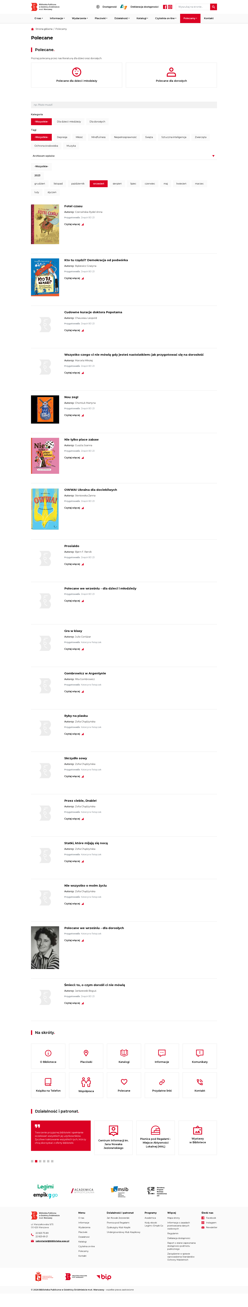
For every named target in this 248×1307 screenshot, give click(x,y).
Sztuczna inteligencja (173, 137)
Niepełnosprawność (125, 137)
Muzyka (71, 145)
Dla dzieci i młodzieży (69, 121)
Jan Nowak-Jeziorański (118, 1218)
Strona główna (44, 29)
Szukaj (213, 7)
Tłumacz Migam (123, 6)
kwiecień (181, 183)
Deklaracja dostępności (144, 7)
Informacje (56, 18)
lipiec (133, 183)
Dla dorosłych (97, 121)
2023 (37, 175)
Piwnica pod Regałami (118, 1222)
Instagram (170, 7)
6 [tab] (52, 1161)
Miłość (79, 137)
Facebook (165, 7)
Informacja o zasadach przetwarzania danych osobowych (178, 1225)
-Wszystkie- (41, 121)
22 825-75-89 (42, 1233)
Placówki (100, 18)
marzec (199, 183)
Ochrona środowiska (46, 145)
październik (78, 183)
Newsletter (211, 1227)
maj (166, 183)
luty (36, 192)
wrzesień (98, 183)
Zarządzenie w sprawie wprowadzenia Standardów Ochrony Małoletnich (180, 1256)
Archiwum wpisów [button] (44, 156)
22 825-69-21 (42, 1236)
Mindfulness (98, 137)
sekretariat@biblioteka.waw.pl (52, 1241)
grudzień (39, 183)
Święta (149, 137)
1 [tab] (32, 1161)
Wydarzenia (79, 18)
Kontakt (209, 18)
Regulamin (172, 1233)
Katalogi (141, 18)
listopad (58, 183)
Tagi (33, 130)
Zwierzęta (200, 137)
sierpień (117, 183)
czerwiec (150, 183)
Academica (150, 1218)
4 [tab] (44, 1161)
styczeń (52, 192)
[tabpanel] (61, 1137)
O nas (37, 18)
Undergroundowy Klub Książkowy (123, 1232)
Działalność (121, 18)
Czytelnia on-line (165, 18)
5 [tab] (48, 1161)
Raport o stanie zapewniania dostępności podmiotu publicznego (181, 1246)
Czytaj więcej (72, 224)
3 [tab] (40, 1161)
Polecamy (189, 18)
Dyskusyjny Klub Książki (118, 1227)
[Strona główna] (47, 7)
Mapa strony (173, 1218)
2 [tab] (36, 1161)
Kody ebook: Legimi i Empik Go (154, 1224)
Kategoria (37, 114)
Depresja (62, 137)
